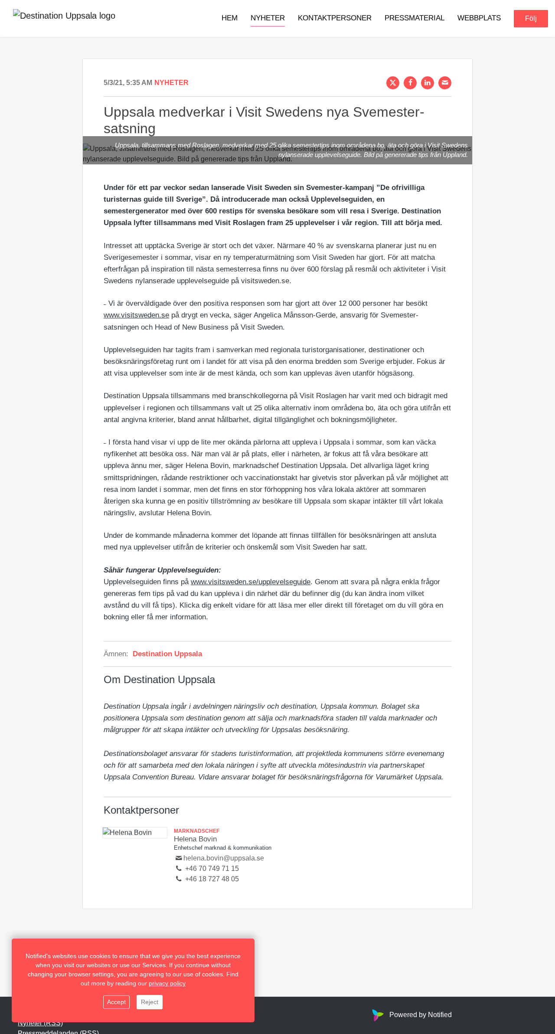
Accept (116, 1001)
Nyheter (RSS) (40, 1023)
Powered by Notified (420, 1014)
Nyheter (268, 18)
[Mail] (444, 82)
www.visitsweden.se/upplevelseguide (250, 582)
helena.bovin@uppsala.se (223, 858)
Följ (531, 18)
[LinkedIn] (427, 82)
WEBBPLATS (479, 18)
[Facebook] (410, 82)
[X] (392, 82)
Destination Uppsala (167, 654)
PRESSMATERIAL (414, 18)
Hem (230, 18)
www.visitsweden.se (136, 315)
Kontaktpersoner (335, 18)
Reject (149, 1001)
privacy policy (167, 983)
